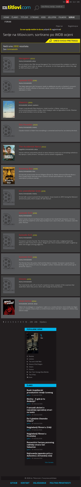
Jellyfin (52, 17)
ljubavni (30, 105)
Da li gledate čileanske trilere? (37, 419)
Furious (31, 369)
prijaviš (46, 29)
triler (33, 171)
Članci (15, 17)
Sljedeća (43, 322)
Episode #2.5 (25, 234)
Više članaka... (49, 462)
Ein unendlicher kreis (30, 190)
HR (67, 2)
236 (35, 322)
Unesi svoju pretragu (65, 40)
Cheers (31, 367)
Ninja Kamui (25, 301)
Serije (72, 17)
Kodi (43, 17)
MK (71, 2)
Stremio (34, 17)
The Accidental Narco (30, 146)
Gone (30, 377)
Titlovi (24, 17)
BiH (64, 2)
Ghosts (22, 279)
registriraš (56, 29)
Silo (41, 338)
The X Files (32, 375)
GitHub (13, 483)
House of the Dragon (35, 364)
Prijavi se (59, 26)
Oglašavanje (39, 483)
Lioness (31, 359)
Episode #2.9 (25, 80)
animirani (30, 304)
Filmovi (62, 17)
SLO (74, 2)
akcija (34, 61)
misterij (34, 127)
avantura (35, 105)
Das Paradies (25, 124)
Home (6, 17)
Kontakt (25, 483)
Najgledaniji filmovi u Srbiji (39, 427)
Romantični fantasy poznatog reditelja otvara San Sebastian (40, 444)
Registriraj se (73, 26)
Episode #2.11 (25, 212)
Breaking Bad (26, 168)
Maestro (23, 102)
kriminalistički (27, 61)
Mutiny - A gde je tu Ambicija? (36, 400)
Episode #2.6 (25, 256)
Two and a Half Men (35, 361)
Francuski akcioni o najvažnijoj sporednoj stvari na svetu (39, 410)
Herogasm (24, 58)
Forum (8, 22)
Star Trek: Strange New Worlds (39, 372)
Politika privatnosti (60, 483)
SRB (78, 2)
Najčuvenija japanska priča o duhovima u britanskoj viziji (39, 454)
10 (26, 322)
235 (31, 322)
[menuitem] (7, 17)
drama (21, 61)
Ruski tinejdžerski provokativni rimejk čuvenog (40, 391)
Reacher (31, 356)
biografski (22, 149)
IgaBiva (29, 395)
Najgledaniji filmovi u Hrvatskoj (36, 435)
